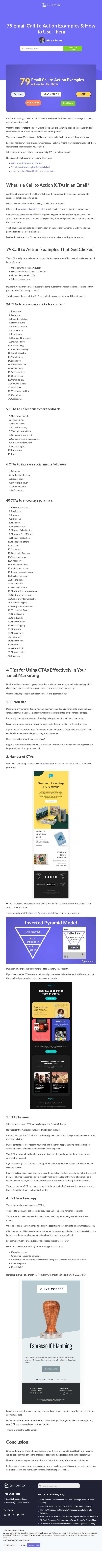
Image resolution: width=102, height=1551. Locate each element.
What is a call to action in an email (26, 163)
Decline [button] (22, 1545)
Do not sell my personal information (17, 1540)
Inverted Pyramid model (40, 913)
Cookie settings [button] (10, 1545)
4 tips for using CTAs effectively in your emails (32, 171)
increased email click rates (33, 209)
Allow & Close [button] (34, 1545)
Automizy (44, 763)
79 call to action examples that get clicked (30, 167)
